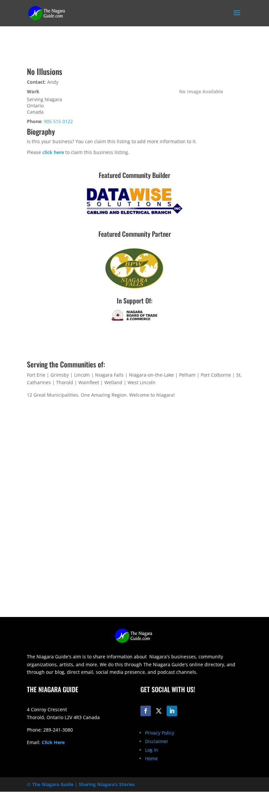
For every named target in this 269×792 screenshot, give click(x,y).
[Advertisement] (134, 571)
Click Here (53, 742)
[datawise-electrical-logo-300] (134, 215)
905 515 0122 (58, 121)
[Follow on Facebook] (145, 711)
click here (53, 152)
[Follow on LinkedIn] (172, 711)
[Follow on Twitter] (159, 711)
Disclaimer (156, 741)
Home (151, 758)
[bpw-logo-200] (134, 288)
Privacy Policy (159, 733)
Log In (151, 750)
